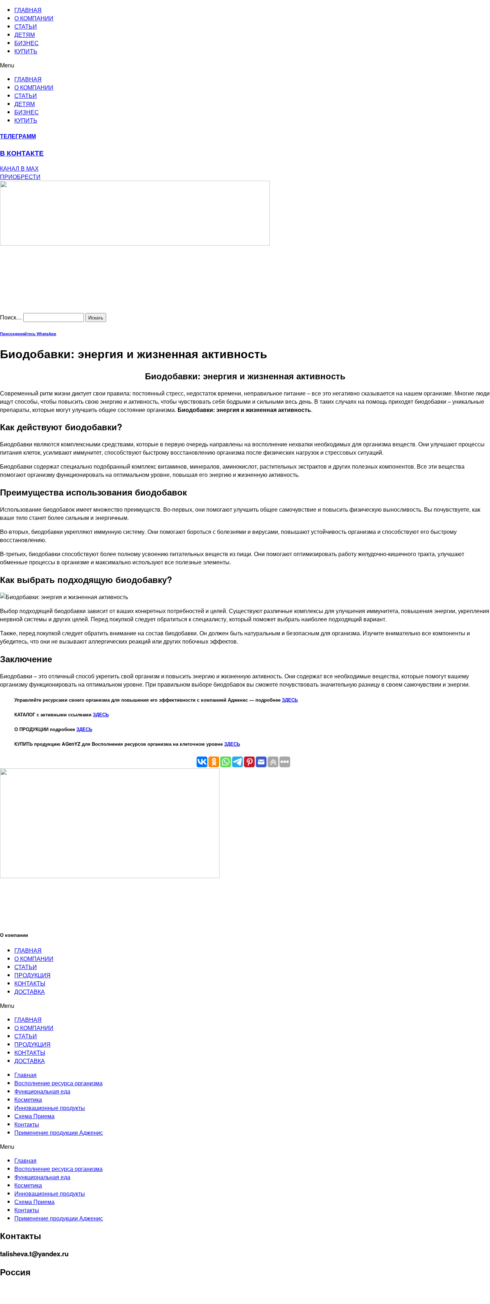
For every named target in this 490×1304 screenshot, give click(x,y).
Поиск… (11, 317)
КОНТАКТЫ (29, 983)
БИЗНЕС (26, 43)
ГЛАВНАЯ (28, 10)
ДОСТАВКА (29, 991)
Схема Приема (34, 1116)
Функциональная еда (42, 1091)
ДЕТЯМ (24, 34)
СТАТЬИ (25, 26)
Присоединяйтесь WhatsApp (28, 333)
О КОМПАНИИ (33, 18)
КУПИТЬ (25, 51)
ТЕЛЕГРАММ (18, 136)
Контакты (26, 1124)
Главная (25, 1075)
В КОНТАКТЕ (22, 153)
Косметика (28, 1099)
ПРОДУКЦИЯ (32, 975)
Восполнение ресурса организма (58, 1083)
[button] (245, 65)
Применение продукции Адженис (58, 1132)
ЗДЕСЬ (290, 699)
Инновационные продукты (49, 1108)
